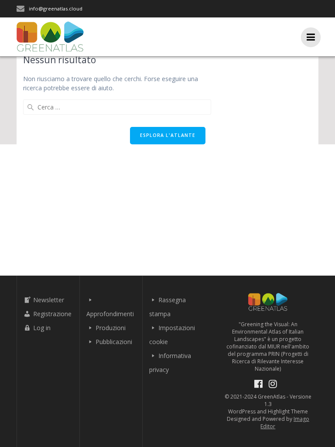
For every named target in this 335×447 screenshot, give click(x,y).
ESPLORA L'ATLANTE (167, 135)
